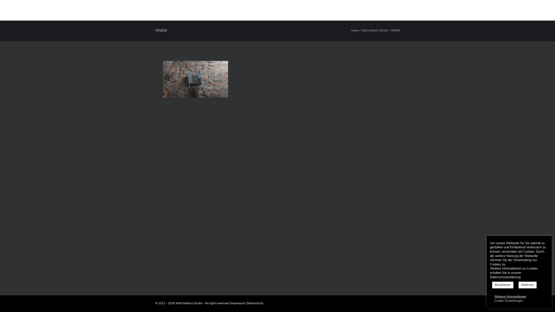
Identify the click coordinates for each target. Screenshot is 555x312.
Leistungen (440, 10)
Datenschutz (255, 303)
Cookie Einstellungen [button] (508, 301)
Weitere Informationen (510, 297)
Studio (395, 10)
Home (354, 30)
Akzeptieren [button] (503, 285)
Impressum (238, 303)
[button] (519, 10)
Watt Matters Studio (374, 30)
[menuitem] (395, 10)
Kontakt (487, 10)
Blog (505, 10)
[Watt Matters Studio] (14, 10)
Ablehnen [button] (527, 285)
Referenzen (465, 10)
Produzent (416, 10)
